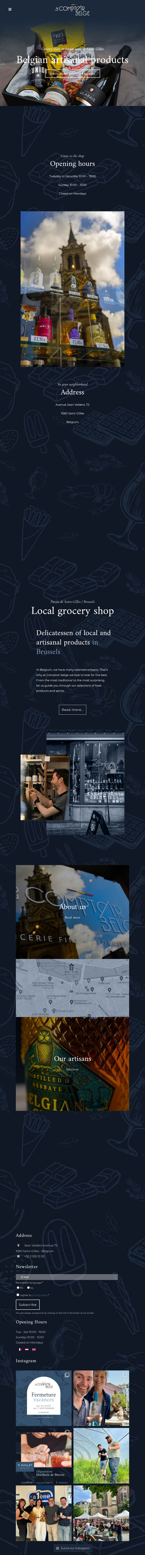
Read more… (72, 710)
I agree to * (34, 1295)
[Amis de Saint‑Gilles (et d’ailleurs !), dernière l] (44, 1398)
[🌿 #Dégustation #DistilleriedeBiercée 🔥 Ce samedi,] (44, 1456)
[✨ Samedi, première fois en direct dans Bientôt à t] (44, 1513)
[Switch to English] (34, 1349)
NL (32, 1287)
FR (21, 1287)
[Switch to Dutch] (26, 1349)
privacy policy (40, 1295)
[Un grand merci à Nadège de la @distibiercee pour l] (101, 1398)
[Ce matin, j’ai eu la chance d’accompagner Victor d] (101, 1456)
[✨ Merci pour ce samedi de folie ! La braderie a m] (101, 1513)
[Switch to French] (19, 1349)
